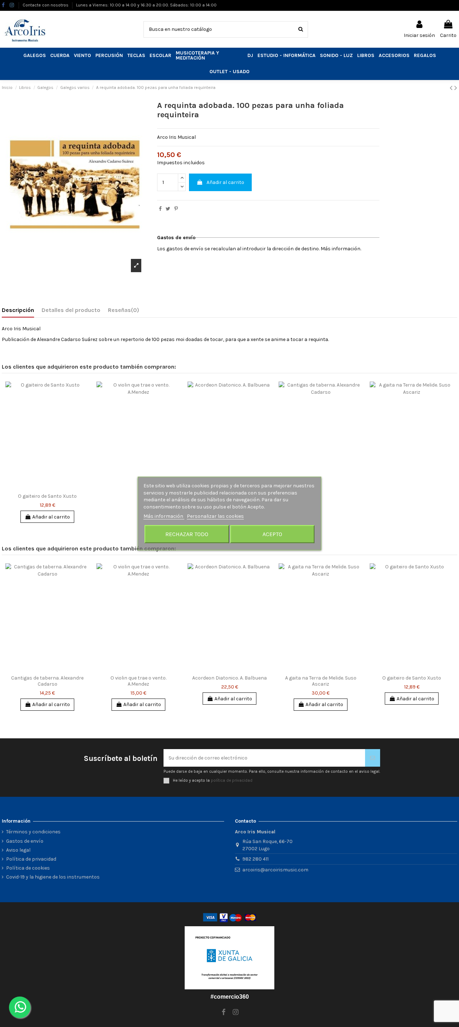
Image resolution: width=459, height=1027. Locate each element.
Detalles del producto (71, 310)
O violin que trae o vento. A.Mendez (138, 681)
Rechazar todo (186, 533)
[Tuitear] (168, 209)
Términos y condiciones (33, 832)
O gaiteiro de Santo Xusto (47, 496)
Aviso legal (18, 850)
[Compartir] (160, 209)
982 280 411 (255, 859)
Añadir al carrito (225, 182)
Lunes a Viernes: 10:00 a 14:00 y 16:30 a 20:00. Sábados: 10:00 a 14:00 (146, 5)
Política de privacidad (31, 859)
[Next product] (455, 88)
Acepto (272, 533)
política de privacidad (231, 780)
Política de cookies (28, 868)
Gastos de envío (24, 841)
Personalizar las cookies (215, 516)
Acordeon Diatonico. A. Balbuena (229, 678)
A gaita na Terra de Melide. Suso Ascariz (320, 681)
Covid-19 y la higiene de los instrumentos (53, 877)
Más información (163, 516)
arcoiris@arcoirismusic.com (275, 870)
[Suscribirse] (372, 758)
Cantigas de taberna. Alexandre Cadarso (47, 681)
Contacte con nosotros (46, 5)
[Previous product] (452, 88)
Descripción (18, 310)
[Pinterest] (176, 209)
